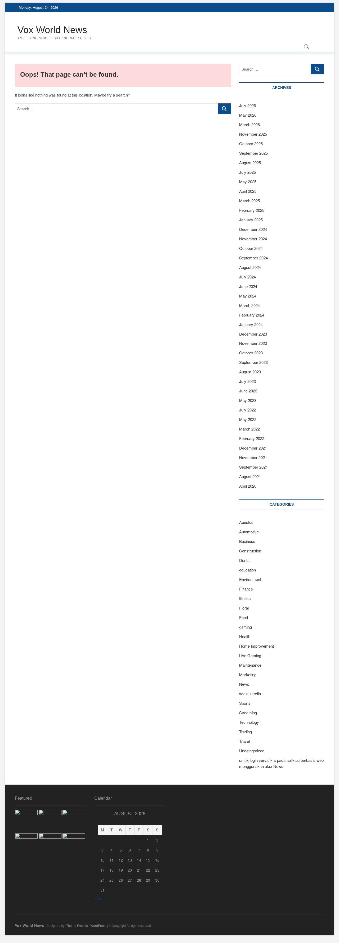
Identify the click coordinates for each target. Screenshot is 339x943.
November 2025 (253, 134)
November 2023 (253, 343)
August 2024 (250, 267)
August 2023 (250, 371)
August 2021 (250, 476)
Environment (250, 579)
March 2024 (249, 305)
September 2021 (253, 467)
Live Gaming (250, 655)
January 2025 (251, 219)
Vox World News (52, 29)
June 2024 (248, 286)
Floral (244, 608)
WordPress (98, 925)
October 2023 (251, 352)
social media (250, 693)
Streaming (248, 712)
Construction (250, 550)
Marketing (247, 674)
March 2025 (249, 200)
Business (247, 541)
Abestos (246, 522)
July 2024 (247, 277)
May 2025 (247, 181)
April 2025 (247, 191)
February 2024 (251, 315)
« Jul (98, 898)
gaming (245, 627)
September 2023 (253, 362)
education (247, 570)
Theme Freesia (77, 925)
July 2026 (247, 105)
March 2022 (249, 429)
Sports (245, 703)
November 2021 (253, 457)
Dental (244, 560)
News (244, 684)
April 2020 (247, 486)
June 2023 (248, 390)
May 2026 (247, 115)
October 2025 (251, 143)
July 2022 (247, 410)
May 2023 (247, 400)
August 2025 (250, 162)
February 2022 (251, 438)
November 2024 (253, 238)
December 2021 (253, 448)
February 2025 (251, 210)
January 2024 (251, 324)
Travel (244, 741)
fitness (245, 598)
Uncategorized (251, 750)
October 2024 (251, 248)
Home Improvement (256, 646)
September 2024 (253, 257)
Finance (246, 589)
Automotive (249, 531)
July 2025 (247, 172)
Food (243, 617)
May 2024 (247, 296)
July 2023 (247, 381)
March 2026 (249, 124)
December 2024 (253, 229)
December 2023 (253, 334)
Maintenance (250, 665)
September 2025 (253, 153)
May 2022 (247, 419)
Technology (249, 722)
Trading (245, 731)
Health (244, 636)
